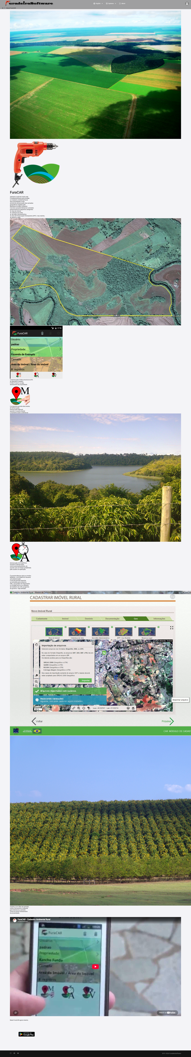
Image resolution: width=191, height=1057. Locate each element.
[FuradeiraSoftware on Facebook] (15, 1053)
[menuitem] (98, 3)
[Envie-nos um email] (12, 1053)
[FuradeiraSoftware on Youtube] (19, 1053)
